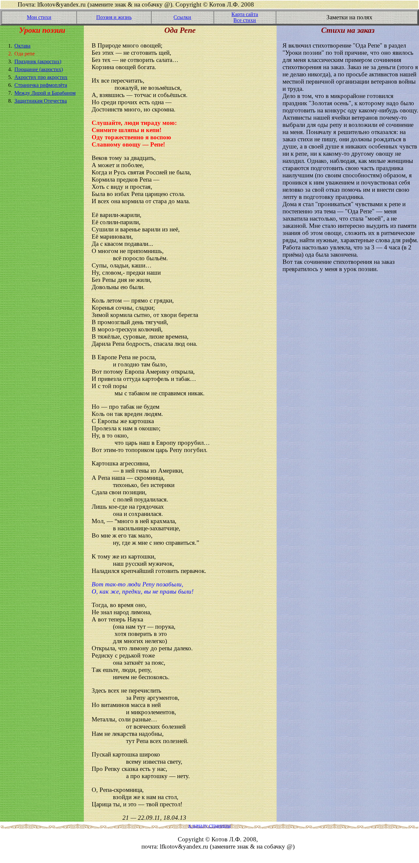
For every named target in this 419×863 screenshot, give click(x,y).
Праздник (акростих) (37, 61)
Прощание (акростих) (38, 69)
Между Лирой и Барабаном (45, 93)
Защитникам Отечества (40, 101)
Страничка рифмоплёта (40, 85)
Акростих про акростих (40, 77)
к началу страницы (210, 825)
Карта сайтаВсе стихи (244, 17)
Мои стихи (39, 17)
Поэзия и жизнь (114, 17)
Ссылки (182, 17)
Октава (22, 46)
